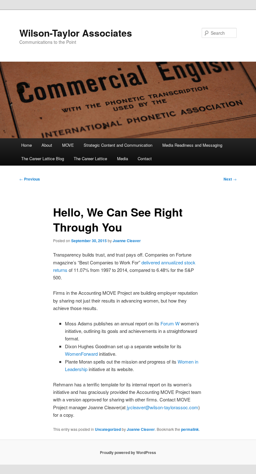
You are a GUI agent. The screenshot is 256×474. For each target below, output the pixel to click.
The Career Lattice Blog (42, 158)
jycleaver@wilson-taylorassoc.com (162, 407)
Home (26, 145)
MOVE (68, 145)
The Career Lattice (90, 158)
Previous (29, 179)
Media (122, 158)
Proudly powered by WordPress (128, 452)
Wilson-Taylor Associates (75, 32)
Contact (145, 158)
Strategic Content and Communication (118, 145)
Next (230, 179)
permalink (190, 429)
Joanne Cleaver (127, 240)
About (47, 145)
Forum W (170, 323)
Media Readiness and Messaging (192, 145)
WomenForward (81, 353)
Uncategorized (108, 429)
